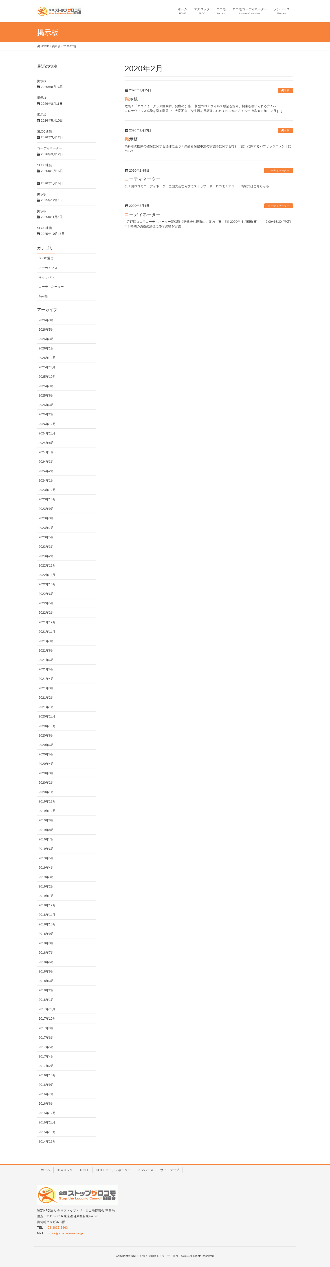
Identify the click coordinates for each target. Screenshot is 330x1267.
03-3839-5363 (58, 1227)
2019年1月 (46, 896)
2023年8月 (46, 518)
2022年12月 (47, 565)
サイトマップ (169, 1170)
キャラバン (46, 277)
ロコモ (84, 1170)
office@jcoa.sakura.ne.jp (65, 1233)
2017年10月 (47, 1018)
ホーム (45, 1170)
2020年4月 (46, 763)
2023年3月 (46, 546)
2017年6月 (46, 1037)
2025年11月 (47, 367)
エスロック (65, 1170)
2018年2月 (46, 990)
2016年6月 (46, 1103)
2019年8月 (46, 830)
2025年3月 (46, 405)
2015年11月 (47, 1122)
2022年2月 (46, 612)
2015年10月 (47, 1132)
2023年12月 (47, 490)
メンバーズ (145, 1170)
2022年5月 (46, 603)
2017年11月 (47, 1009)
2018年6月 (46, 962)
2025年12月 (47, 358)
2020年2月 (46, 782)
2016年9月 (46, 1084)
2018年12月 (47, 905)
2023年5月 (46, 537)
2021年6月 (46, 660)
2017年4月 (46, 1056)
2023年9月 (46, 508)
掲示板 (285, 90)
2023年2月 (46, 556)
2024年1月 (46, 480)
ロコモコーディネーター (113, 1170)
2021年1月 (46, 707)
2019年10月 (47, 811)
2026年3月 (46, 339)
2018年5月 (46, 971)
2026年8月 (46, 320)
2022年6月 (46, 593)
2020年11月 (47, 716)
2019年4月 (46, 867)
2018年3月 (46, 981)
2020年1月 (46, 792)
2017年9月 (46, 1028)
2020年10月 (47, 726)
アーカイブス (48, 268)
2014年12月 (47, 1141)
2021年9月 (46, 641)
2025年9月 (46, 386)
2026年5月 (46, 329)
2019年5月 (46, 858)
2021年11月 (47, 631)
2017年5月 (46, 1047)
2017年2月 (46, 1066)
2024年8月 (46, 443)
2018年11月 (47, 914)
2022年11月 (47, 575)
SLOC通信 (44, 131)
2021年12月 (47, 622)
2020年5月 (46, 754)
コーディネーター (278, 170)
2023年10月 (47, 499)
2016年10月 (47, 1075)
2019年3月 (46, 877)
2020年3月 (46, 773)
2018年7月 (46, 952)
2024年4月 (46, 452)
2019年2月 (46, 886)
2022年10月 (47, 584)
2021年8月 (46, 650)
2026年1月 (46, 348)
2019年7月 (46, 839)
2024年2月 (46, 471)
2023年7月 (46, 528)
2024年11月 (47, 433)
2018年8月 (46, 943)
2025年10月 (47, 376)
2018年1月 (46, 999)
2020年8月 (46, 735)
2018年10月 (47, 924)
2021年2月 (46, 697)
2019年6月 (46, 848)
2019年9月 (46, 820)
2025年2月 (46, 414)
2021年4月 (46, 678)
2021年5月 (46, 669)
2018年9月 (46, 934)
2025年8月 (46, 395)
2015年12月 (47, 1113)
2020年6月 (46, 745)
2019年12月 (47, 801)
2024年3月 (46, 461)
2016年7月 (46, 1094)
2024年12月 (47, 424)
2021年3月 (46, 688)
